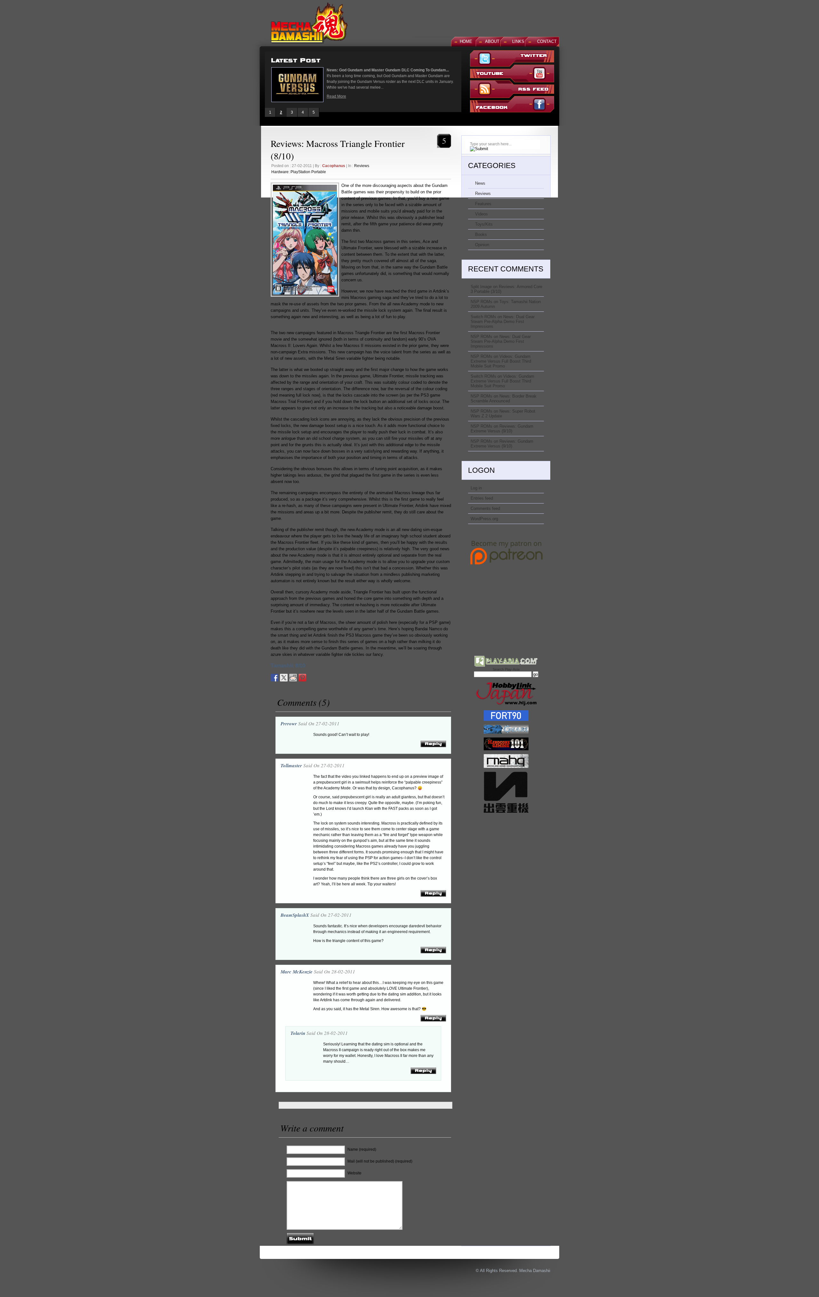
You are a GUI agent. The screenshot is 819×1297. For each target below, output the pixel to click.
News (480, 183)
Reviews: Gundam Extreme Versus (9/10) (502, 428)
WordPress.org (484, 518)
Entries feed (482, 498)
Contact (547, 41)
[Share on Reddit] (293, 677)
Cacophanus (333, 166)
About (492, 41)
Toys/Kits (484, 224)
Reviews (361, 166)
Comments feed (485, 508)
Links (518, 41)
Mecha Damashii (534, 1270)
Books (481, 234)
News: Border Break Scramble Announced (504, 398)
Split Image (481, 286)
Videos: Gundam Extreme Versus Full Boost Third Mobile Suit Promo (501, 361)
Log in (476, 488)
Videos (481, 214)
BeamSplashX (295, 915)
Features (483, 203)
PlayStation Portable (308, 172)
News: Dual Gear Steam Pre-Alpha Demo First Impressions (503, 321)
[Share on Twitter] (284, 677)
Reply (433, 744)
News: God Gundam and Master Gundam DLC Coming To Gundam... (388, 70)
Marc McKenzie (297, 971)
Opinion (482, 244)
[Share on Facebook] (274, 677)
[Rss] (512, 90)
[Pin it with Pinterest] (302, 677)
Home (466, 41)
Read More (336, 96)
